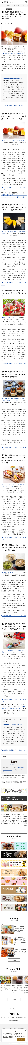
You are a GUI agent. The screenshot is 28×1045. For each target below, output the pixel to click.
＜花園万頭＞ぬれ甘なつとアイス (11, 572)
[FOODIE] (11, 23)
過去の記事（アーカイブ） (18, 1026)
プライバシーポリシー (12, 1028)
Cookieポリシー (21, 1028)
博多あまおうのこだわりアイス (11, 317)
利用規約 (3, 1028)
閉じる (27, 1040)
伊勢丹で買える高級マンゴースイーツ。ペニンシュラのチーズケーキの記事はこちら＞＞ (14, 197)
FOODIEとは (7, 1026)
